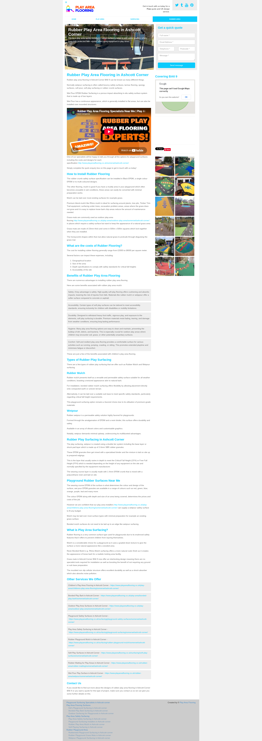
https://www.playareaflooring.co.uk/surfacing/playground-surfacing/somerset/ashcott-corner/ (108, 632)
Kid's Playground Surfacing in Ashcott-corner (88, 708)
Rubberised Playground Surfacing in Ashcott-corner (91, 732)
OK (186, 97)
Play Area (100, 19)
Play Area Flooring (188, 702)
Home (74, 19)
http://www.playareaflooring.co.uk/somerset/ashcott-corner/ (103, 163)
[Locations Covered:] (66, 2)
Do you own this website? (169, 97)
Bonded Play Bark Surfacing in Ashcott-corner (88, 711)
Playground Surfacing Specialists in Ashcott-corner (88, 702)
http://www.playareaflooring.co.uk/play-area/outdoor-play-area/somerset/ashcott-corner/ (111, 220)
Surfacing (134, 19)
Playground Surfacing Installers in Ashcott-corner (90, 722)
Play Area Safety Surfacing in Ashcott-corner (88, 719)
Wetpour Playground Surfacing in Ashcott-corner (89, 738)
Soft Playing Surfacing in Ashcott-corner (86, 727)
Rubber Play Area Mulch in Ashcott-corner (87, 724)
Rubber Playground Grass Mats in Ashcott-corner (90, 735)
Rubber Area (174, 19)
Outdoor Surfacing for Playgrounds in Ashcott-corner (91, 713)
